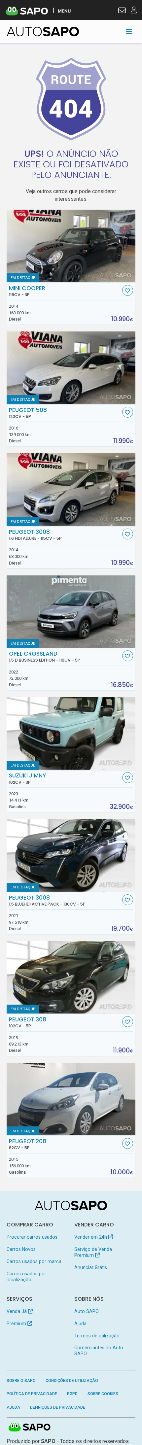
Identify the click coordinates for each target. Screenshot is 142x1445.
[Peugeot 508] (71, 367)
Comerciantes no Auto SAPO (98, 1350)
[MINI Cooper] (71, 246)
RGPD (72, 1394)
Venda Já (17, 1311)
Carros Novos (21, 1249)
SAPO (30, 1427)
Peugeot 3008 (35, 535)
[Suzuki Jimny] (71, 733)
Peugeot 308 (27, 1022)
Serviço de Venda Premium (93, 1252)
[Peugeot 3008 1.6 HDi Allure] (71, 489)
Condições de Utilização (72, 1380)
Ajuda (80, 1323)
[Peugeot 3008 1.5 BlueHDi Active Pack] (71, 855)
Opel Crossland (44, 656)
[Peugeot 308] (71, 977)
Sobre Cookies (103, 1394)
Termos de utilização (97, 1335)
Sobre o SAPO (21, 1380)
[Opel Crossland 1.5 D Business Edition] (71, 611)
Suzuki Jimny (27, 778)
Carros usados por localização (26, 1276)
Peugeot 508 (28, 413)
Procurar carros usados (32, 1237)
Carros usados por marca (34, 1261)
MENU (64, 10)
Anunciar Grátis (90, 1267)
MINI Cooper (27, 291)
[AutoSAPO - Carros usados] (43, 31)
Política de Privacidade (32, 1394)
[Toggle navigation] (129, 31)
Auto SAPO (86, 1311)
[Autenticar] (122, 11)
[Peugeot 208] (71, 1099)
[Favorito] (127, 290)
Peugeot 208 (27, 1144)
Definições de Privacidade (57, 1407)
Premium (17, 1323)
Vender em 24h (91, 1237)
